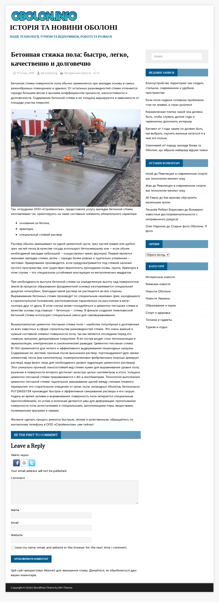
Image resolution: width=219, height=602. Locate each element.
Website (17, 535)
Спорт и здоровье (158, 312)
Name (15, 510)
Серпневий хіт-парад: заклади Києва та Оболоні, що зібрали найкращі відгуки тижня (177, 147)
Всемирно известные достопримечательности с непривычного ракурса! (174, 214)
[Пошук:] (177, 56)
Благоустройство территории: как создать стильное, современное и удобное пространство (175, 88)
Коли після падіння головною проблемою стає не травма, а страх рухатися (175, 102)
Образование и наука (161, 305)
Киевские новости (158, 284)
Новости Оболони (158, 291)
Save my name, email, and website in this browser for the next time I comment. (71, 547)
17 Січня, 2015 (25, 73)
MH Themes (65, 588)
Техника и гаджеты (159, 319)
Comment (18, 478)
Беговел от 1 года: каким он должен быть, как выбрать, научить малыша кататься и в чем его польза (175, 133)
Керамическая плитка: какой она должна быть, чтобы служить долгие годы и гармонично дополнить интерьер (174, 116)
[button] (17, 464)
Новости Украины (158, 298)
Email (15, 522)
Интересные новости (77, 73)
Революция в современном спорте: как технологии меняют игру (177, 176)
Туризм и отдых (156, 327)
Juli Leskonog (49, 73)
